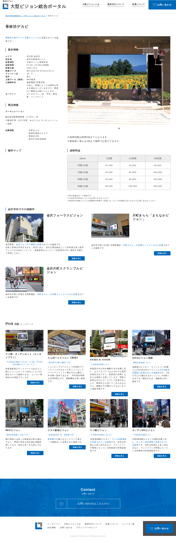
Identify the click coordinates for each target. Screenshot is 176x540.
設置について (138, 4)
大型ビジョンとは (90, 4)
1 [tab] (119, 128)
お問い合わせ (66, 527)
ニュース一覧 (128, 524)
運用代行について (115, 4)
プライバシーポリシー (86, 527)
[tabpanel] (118, 80)
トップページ (53, 524)
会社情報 (51, 527)
